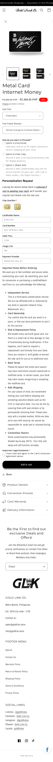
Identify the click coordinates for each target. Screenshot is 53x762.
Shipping (5, 104)
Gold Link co (29, 756)
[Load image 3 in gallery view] (40, 74)
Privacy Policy (12, 692)
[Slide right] (50, 75)
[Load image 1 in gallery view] (13, 74)
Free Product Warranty (11, 123)
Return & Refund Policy (16, 671)
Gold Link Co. (23, 716)
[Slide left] (3, 75)
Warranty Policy (12, 664)
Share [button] (9, 474)
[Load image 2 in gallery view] (27, 74)
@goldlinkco (21, 712)
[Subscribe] (43, 566)
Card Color (6, 109)
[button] (4, 10)
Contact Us (10, 657)
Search (8, 650)
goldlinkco (19, 728)
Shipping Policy (12, 678)
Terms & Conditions (14, 685)
